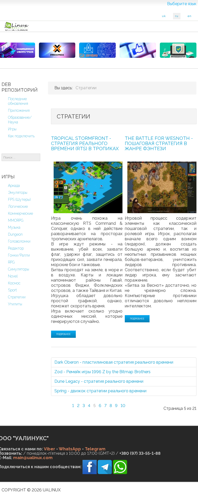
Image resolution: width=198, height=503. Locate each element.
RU (176, 16)
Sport (12, 290)
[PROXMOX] (57, 50)
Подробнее (63, 334)
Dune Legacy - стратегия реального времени (98, 381)
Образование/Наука (20, 119)
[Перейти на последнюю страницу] (141, 402)
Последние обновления (18, 101)
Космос (14, 283)
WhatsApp (70, 448)
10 (123, 405)
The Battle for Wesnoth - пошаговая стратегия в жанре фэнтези (159, 143)
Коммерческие (20, 213)
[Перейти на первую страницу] (56, 402)
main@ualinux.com (33, 457)
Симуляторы (18, 269)
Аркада (14, 185)
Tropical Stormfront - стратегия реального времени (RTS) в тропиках (85, 143)
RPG (11, 262)
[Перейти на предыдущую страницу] (66, 402)
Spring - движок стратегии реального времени (100, 390)
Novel (13, 276)
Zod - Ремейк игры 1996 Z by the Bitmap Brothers (102, 371)
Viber (49, 448)
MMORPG (15, 220)
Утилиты (15, 304)
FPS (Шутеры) (19, 199)
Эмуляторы (17, 192)
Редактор (16, 248)
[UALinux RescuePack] (178, 50)
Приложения (19, 110)
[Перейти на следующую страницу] (132, 402)
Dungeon (15, 234)
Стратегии (17, 297)
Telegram (95, 448)
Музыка (14, 227)
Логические (18, 206)
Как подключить (21, 136)
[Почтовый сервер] (97, 50)
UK (164, 16)
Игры (12, 129)
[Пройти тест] (138, 50)
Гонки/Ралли (19, 255)
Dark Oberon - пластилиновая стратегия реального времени (113, 362)
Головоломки (19, 241)
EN (190, 16)
